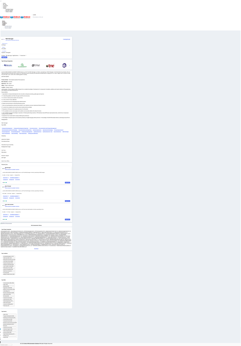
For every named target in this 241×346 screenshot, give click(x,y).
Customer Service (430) (7, 297)
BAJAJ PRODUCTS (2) (12, 239)
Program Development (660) (8, 316)
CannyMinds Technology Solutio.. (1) (34, 242)
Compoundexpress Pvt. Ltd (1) (6, 245)
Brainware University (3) (34, 240)
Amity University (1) (4, 234)
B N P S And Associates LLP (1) (64, 238)
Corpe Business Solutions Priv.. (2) (25, 245)
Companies (5, 5)
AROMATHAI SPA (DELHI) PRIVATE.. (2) (58, 236)
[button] (69, 65)
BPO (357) (5, 325)
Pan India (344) (6, 272)
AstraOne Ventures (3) (62, 237)
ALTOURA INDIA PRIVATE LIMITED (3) (53, 233)
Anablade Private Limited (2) (49, 234)
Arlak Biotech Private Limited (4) (29, 236)
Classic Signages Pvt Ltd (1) (25, 244)
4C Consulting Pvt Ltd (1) (5, 231)
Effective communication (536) (9, 289)
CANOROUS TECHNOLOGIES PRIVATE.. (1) (49, 242)
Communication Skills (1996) (8, 282)
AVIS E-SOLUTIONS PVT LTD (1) (25, 238)
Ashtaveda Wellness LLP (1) (15, 237)
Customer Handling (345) (8, 304)
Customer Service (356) (7, 327)
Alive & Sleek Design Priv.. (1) (19, 233)
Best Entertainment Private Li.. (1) (32, 239)
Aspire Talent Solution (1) (52, 237)
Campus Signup (9, 11)
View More (36, 248)
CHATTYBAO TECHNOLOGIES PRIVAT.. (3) (36, 243)
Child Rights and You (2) (49, 243)
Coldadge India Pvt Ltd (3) (46, 244)
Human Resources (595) (7, 319)
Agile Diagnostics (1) (37, 232)
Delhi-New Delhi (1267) (7, 257)
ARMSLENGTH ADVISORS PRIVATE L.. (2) (42, 236)
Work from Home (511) (7, 271)
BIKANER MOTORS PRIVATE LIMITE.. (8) (57, 239)
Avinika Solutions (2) (15, 238)
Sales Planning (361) (7, 302)
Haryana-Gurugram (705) (8, 262)
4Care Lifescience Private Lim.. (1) (17, 231)
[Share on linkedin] (6, 182)
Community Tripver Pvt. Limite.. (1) (58, 244)
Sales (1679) (5, 314)
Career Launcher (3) (4, 243)
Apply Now (4, 57)
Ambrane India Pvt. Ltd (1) (65, 233)
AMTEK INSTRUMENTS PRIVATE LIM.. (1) (35, 234)
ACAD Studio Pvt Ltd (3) (5, 232)
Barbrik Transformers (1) (20, 239)
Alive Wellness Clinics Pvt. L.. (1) (31, 233)
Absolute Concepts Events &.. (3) (65, 231)
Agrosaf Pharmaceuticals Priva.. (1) (60, 232)
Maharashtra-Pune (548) (7, 267)
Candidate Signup (9, 9)
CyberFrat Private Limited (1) (6, 246)
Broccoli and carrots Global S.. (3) (53, 240)
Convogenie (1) (16, 245)
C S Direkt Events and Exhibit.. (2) (9, 242)
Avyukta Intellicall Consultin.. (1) (52, 238)
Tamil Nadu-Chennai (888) (8, 261)
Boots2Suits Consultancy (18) (23, 240)
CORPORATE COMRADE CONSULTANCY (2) (41, 245)
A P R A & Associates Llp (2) (29, 231)
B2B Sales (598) (6, 286)
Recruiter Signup (9, 10)
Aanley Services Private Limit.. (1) (52, 231)
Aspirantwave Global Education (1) (40, 237)
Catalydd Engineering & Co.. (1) (15, 243)
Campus (5, 6)
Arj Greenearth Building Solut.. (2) (15, 236)
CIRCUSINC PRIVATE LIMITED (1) (60, 243)
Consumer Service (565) (7, 320)
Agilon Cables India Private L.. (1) (48, 232)
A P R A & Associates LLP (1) (40, 231)
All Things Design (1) (41, 233)
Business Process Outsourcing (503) (10, 322)
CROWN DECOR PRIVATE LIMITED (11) (64, 245)
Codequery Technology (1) (36, 244)
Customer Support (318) (7, 329)
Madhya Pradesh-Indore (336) (8, 274)
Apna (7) (57, 234)
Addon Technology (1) (14, 232)
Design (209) (5, 337)
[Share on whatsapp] (4, 182)
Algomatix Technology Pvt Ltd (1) (7, 233)
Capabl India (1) (60, 242)
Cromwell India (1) (52, 245)
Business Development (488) (8, 292)
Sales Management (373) (7, 300)
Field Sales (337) (6, 305)
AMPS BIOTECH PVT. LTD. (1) (22, 234)
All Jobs (5, 4)
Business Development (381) (8, 324)
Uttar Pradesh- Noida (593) (8, 266)
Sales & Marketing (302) (7, 330)
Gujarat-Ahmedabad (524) (8, 269)
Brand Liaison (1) (43, 240)
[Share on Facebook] (3, 182)
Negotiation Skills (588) (7, 287)
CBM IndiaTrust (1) (24, 243)
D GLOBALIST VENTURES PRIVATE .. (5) (19, 246)
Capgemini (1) (66, 242)
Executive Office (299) (7, 332)
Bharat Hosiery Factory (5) (44, 239)
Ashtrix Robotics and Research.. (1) (27, 237)
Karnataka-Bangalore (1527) (8, 256)
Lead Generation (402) (7, 299)
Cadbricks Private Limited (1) (21, 242)
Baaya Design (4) (4, 239)
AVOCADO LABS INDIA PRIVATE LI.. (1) (39, 238)
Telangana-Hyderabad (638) (8, 264)
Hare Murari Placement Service (12, 40)
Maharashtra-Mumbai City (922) (9, 259)
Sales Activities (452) (7, 294)
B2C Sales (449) (6, 295)
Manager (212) (6, 335)
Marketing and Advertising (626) (9, 317)
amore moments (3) (13, 234)
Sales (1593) (5, 284)
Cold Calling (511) (6, 291)
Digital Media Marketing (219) (8, 334)
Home (4, 3)
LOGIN (34, 14)
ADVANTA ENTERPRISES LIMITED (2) (26, 232)
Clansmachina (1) (16, 244)
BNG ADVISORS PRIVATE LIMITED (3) (11, 240)
